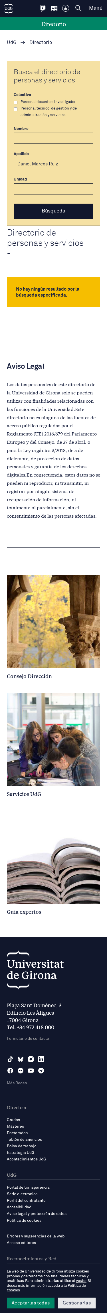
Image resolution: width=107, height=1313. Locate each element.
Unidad (20, 179)
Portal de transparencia (28, 1188)
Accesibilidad (19, 1207)
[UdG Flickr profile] (20, 1070)
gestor (81, 1281)
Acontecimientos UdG (26, 1159)
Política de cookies (24, 1221)
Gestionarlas (77, 1303)
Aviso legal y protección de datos (36, 1214)
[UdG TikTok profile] (10, 1059)
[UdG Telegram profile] (41, 1070)
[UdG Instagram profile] (30, 1059)
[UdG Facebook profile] (10, 1070)
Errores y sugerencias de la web (35, 1236)
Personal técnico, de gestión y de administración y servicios (49, 112)
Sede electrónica (22, 1194)
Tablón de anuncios (24, 1140)
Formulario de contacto (28, 1039)
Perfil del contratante (26, 1201)
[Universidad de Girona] (35, 971)
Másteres (15, 1126)
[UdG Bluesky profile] (20, 1059)
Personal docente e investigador (48, 102)
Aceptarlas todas (31, 1303)
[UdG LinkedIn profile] (41, 1059)
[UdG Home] (8, 8)
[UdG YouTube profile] (30, 1070)
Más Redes (17, 1083)
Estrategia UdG (21, 1153)
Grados (13, 1120)
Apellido (21, 154)
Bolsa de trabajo (22, 1146)
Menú (95, 8)
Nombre (21, 129)
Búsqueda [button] (53, 211)
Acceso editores (21, 1243)
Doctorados (17, 1133)
